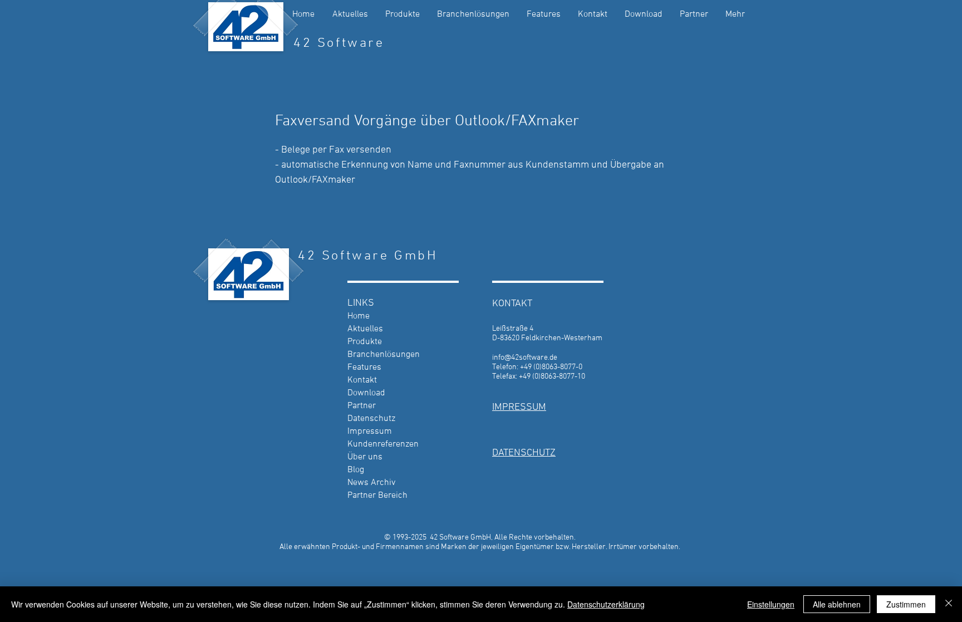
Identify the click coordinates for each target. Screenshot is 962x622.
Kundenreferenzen (383, 444)
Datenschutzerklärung (606, 604)
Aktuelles (365, 329)
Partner (361, 406)
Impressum (369, 431)
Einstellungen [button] (770, 604)
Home (358, 316)
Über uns (364, 457)
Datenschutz (371, 418)
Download (366, 393)
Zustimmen (906, 604)
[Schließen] (948, 604)
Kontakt (362, 380)
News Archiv (371, 482)
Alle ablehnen (837, 604)
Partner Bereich (377, 495)
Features (364, 367)
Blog (355, 470)
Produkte (364, 341)
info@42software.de (524, 358)
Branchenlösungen (383, 354)
